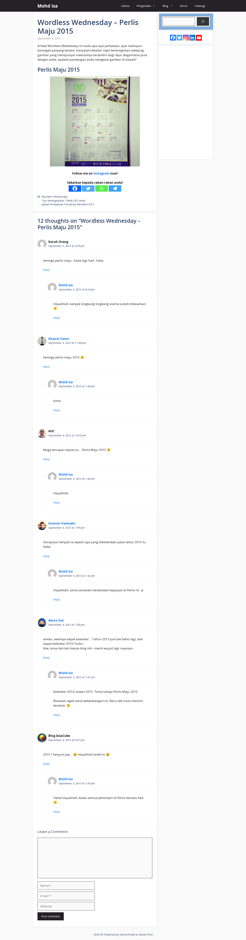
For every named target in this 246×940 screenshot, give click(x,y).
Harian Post (145, 934)
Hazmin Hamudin (61, 523)
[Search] (203, 21)
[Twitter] (88, 188)
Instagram (101, 173)
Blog (165, 6)
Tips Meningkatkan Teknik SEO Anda (63, 200)
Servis (183, 6)
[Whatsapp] (101, 188)
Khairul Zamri (58, 339)
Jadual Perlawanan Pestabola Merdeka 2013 (68, 204)
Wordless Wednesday (54, 196)
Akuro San (56, 620)
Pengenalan (144, 6)
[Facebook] (75, 188)
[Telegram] (115, 188)
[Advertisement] (186, 103)
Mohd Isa (47, 6)
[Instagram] (186, 37)
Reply (46, 270)
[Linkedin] (192, 37)
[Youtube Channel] (199, 38)
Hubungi (200, 6)
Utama (125, 6)
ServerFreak (127, 934)
